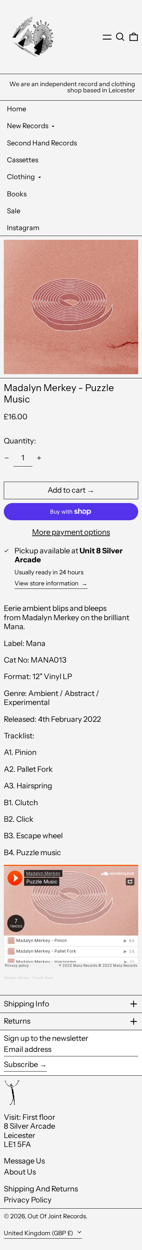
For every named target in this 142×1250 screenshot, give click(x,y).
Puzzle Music (43, 978)
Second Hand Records (42, 143)
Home (16, 109)
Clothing (21, 177)
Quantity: (20, 440)
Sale (13, 211)
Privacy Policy (28, 1200)
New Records (28, 126)
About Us (20, 1172)
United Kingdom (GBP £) (39, 1233)
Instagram (23, 228)
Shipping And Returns (41, 1188)
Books (17, 194)
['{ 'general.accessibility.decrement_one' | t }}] (6, 458)
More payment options (71, 532)
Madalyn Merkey (17, 978)
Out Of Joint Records (57, 1216)
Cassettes (22, 160)
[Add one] (39, 458)
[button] (120, 36)
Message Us (24, 1161)
